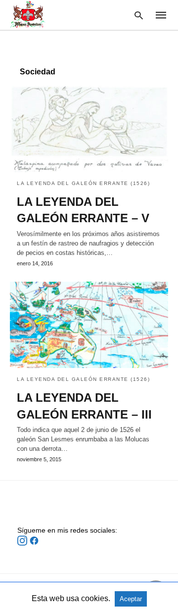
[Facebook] (34, 543)
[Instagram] (23, 543)
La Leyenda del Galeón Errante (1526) (83, 183)
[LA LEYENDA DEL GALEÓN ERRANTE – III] (89, 325)
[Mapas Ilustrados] (27, 14)
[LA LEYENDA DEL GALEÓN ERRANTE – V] (89, 129)
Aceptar (131, 599)
